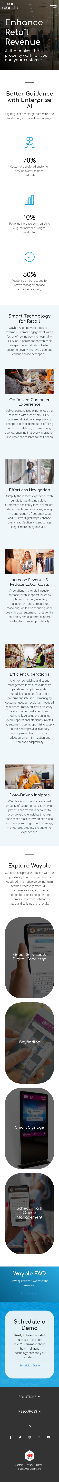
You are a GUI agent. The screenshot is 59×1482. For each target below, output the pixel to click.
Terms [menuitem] (39, 1465)
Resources (27, 1411)
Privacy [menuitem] (29, 1465)
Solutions (28, 1397)
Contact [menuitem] (19, 1465)
